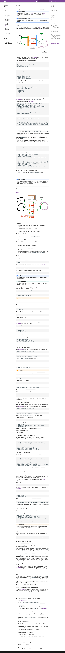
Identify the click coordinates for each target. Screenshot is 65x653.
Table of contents (53, 5)
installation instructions (29, 249)
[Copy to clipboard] (47, 62)
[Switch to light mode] (37, 1)
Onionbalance (32, 13)
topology (40, 27)
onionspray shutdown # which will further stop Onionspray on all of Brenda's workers (32, 502)
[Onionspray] (5, 1)
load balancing (28, 9)
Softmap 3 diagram (23, 600)
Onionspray (6, 5)
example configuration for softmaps (35, 68)
